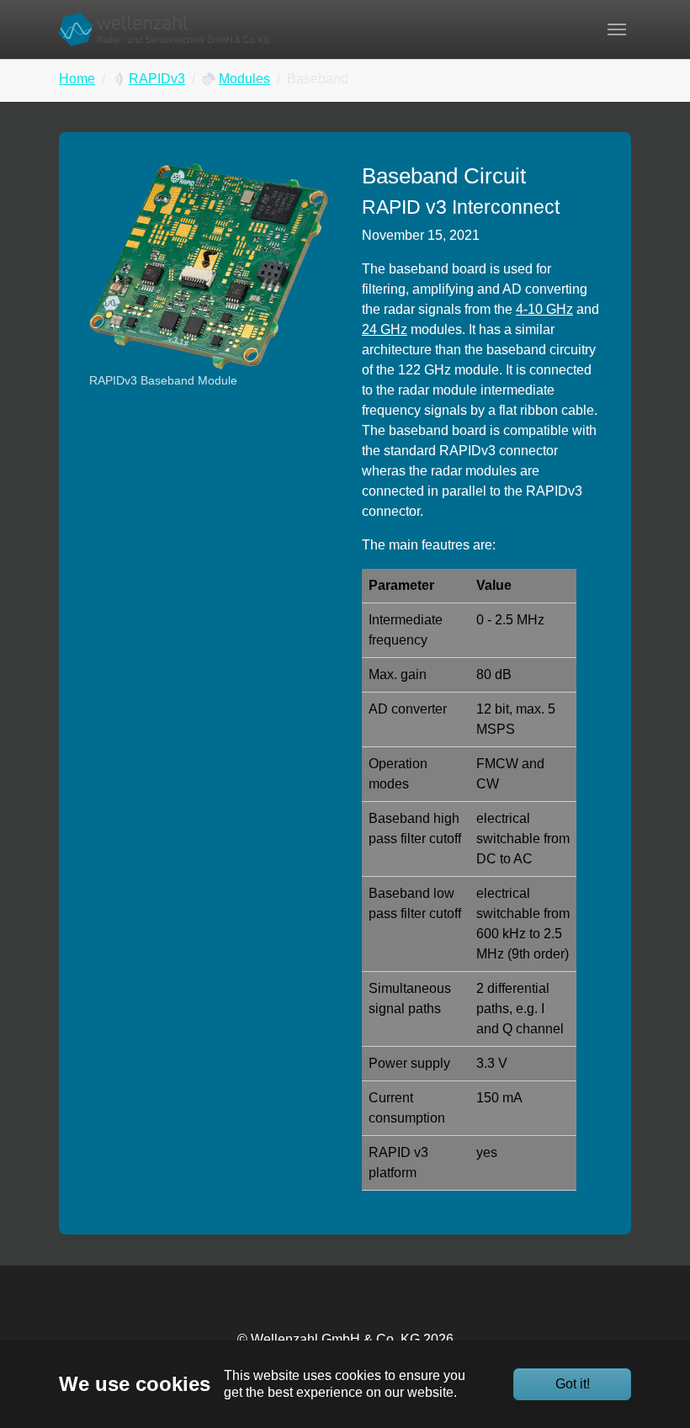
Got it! (572, 1384)
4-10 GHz (544, 309)
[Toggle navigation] (616, 29)
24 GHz (384, 329)
